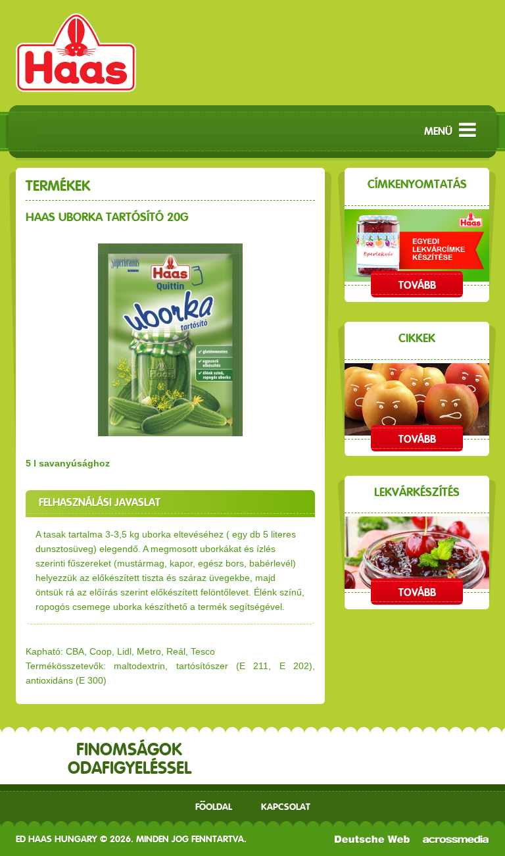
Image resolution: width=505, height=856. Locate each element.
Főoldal (213, 806)
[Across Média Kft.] (456, 839)
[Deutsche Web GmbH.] (372, 839)
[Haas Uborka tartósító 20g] (170, 339)
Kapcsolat (285, 806)
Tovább (417, 285)
